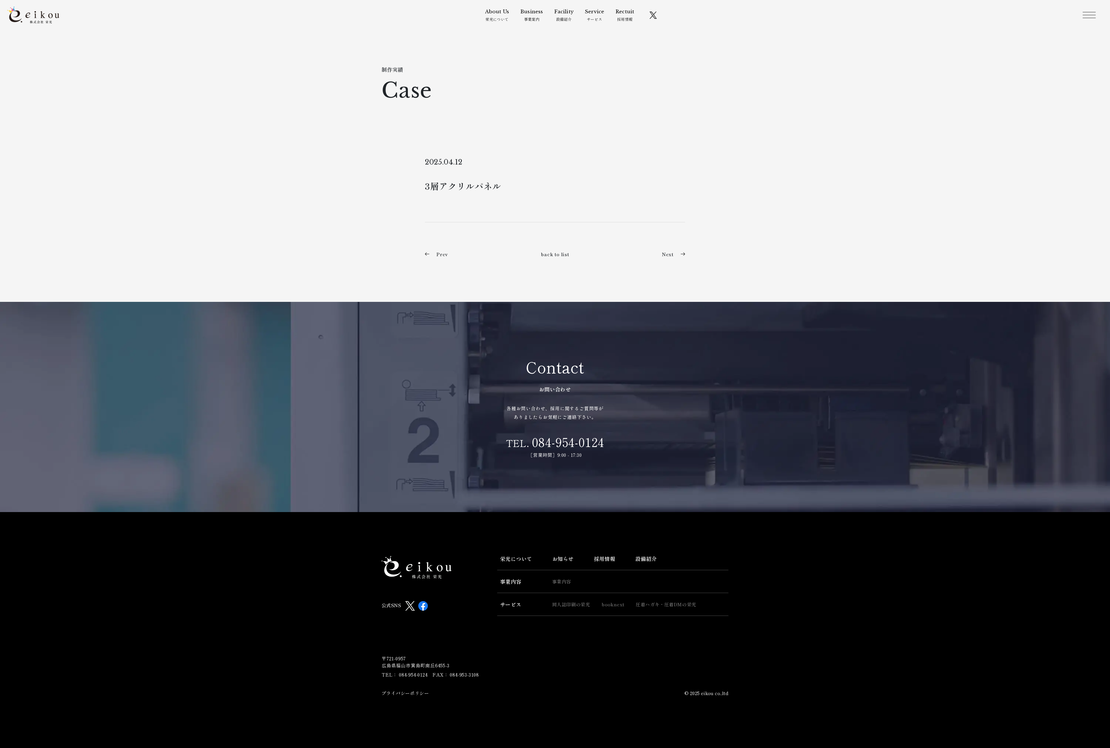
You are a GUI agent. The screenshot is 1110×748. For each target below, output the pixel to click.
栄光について (497, 15)
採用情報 (624, 15)
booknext (613, 604)
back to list (555, 254)
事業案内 (531, 15)
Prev (442, 254)
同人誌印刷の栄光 (571, 604)
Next (668, 254)
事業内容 (510, 581)
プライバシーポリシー (405, 693)
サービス (594, 15)
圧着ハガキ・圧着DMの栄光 (666, 604)
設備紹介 (563, 15)
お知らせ (563, 558)
